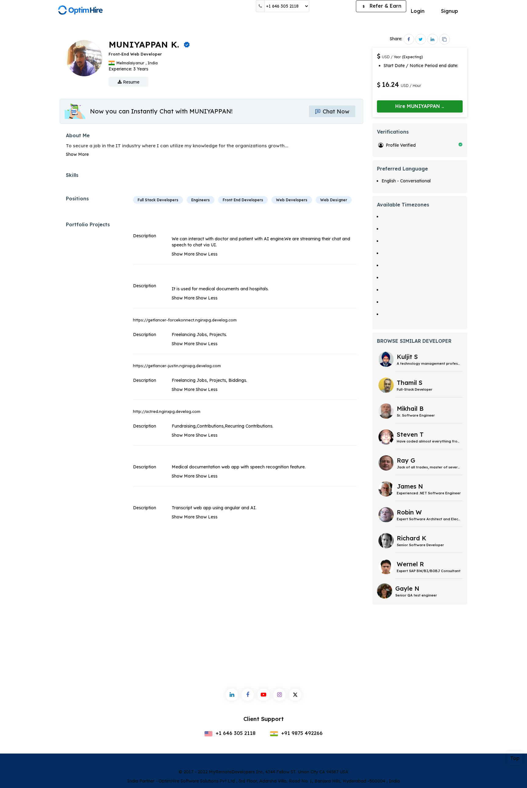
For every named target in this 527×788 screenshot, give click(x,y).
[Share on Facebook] (408, 39)
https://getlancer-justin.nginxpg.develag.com (177, 365)
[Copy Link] (444, 39)
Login (418, 11)
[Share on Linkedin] (432, 39)
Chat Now (335, 111)
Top (515, 758)
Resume (130, 82)
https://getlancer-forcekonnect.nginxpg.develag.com (185, 319)
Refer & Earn (382, 6)
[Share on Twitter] (420, 39)
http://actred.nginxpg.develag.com (166, 411)
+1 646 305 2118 (235, 733)
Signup (449, 11)
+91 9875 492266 (301, 733)
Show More (77, 154)
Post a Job (332, 6)
